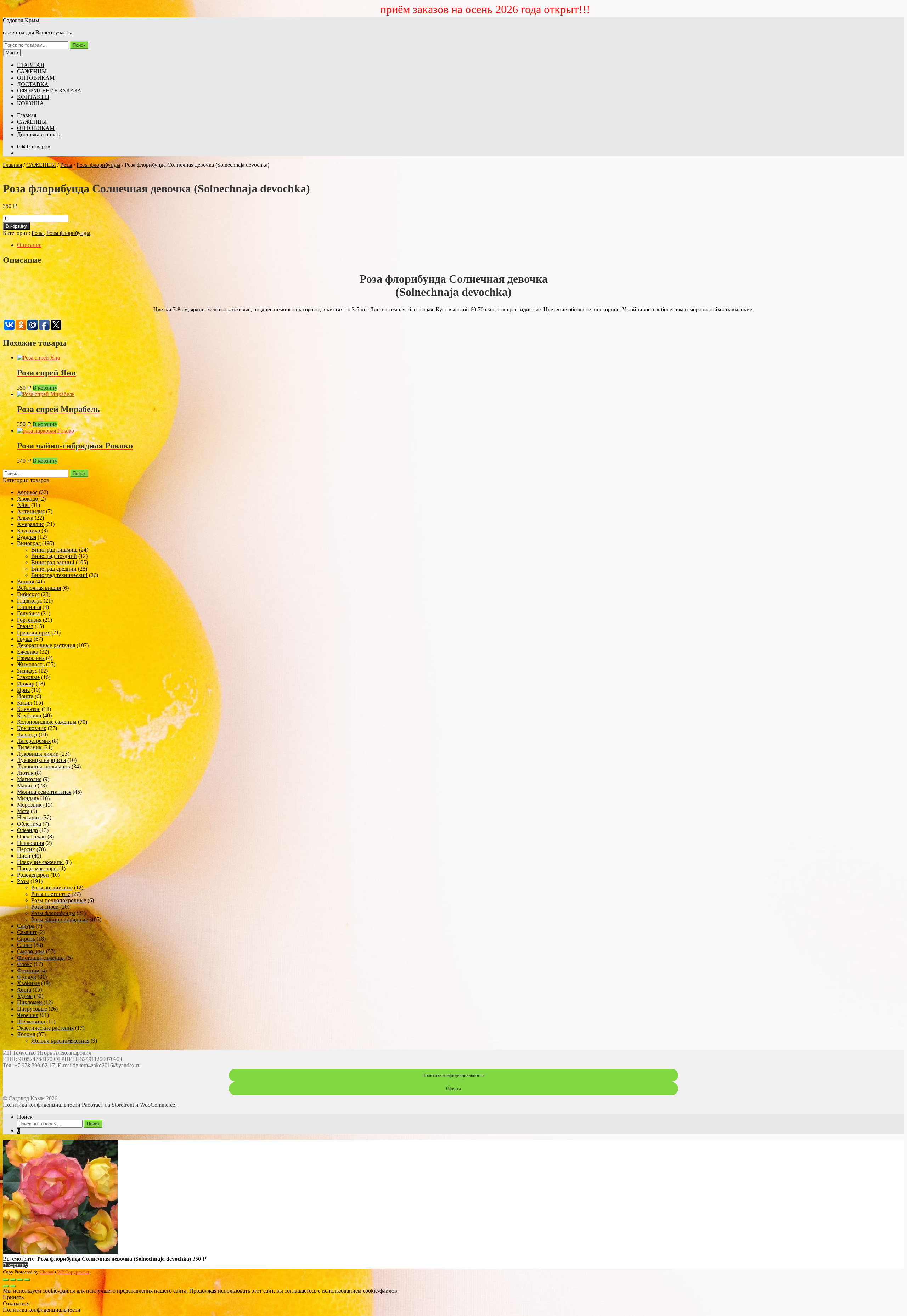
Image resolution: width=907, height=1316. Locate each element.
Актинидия (31, 511)
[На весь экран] (20, 1280)
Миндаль (28, 798)
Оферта (453, 1088)
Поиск (79, 45)
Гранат (25, 626)
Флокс (24, 964)
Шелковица (31, 1021)
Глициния (29, 607)
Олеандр (27, 830)
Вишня (25, 581)
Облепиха (29, 824)
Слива (24, 945)
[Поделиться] (13, 1280)
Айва (23, 505)
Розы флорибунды (98, 165)
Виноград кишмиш (54, 550)
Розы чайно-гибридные (59, 919)
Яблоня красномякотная (60, 1041)
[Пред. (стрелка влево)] (6, 1286)
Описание (29, 245)
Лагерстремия (34, 741)
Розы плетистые (50, 894)
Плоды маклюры (37, 868)
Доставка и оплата (39, 134)
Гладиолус (29, 601)
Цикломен (29, 1002)
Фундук (26, 977)
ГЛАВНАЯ (30, 65)
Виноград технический (59, 575)
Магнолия (29, 779)
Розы (66, 165)
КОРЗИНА (30, 103)
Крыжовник (31, 728)
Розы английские (52, 888)
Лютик (25, 773)
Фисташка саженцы (41, 958)
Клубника (29, 715)
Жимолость (31, 664)
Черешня (27, 1015)
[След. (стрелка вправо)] (13, 1286)
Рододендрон (33, 875)
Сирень (26, 939)
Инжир (25, 683)
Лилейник (29, 747)
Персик (26, 849)
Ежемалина (31, 658)
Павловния (30, 843)
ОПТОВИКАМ (36, 78)
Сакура (25, 926)
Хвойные (28, 983)
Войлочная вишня (39, 588)
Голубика (28, 613)
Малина (26, 786)
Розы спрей (45, 907)
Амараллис (30, 524)
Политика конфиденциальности (453, 1075)
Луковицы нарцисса (41, 760)
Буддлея (26, 537)
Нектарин (29, 817)
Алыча (25, 518)
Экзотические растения (45, 1028)
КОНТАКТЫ (33, 97)
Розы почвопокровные (58, 900)
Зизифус (27, 671)
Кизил (24, 703)
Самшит (27, 932)
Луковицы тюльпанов (43, 766)
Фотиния (28, 970)
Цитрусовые (32, 1009)
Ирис (23, 690)
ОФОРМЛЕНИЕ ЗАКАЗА (49, 90)
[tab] (460, 245)
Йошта (25, 696)
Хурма (25, 996)
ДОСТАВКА (33, 84)
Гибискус (28, 594)
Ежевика (27, 652)
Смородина (31, 951)
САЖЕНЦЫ (32, 71)
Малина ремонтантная (44, 792)
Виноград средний (54, 569)
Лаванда (27, 735)
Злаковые (28, 677)
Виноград (29, 543)
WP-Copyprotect (73, 1272)
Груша (24, 639)
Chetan (46, 1272)
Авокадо (27, 499)
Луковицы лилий (38, 754)
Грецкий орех (33, 632)
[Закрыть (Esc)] (6, 1280)
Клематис (28, 709)
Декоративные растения (46, 645)
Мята (23, 811)
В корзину (16, 226)
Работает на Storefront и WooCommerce (128, 1105)
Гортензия (29, 620)
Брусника (28, 530)
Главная (26, 115)
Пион (23, 856)
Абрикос (27, 492)
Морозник (29, 805)
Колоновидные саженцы (47, 722)
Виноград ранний (52, 562)
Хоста (24, 990)
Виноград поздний (54, 556)
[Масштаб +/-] (27, 1280)
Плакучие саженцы (40, 862)
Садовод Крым (21, 20)
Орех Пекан (31, 837)
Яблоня (26, 1034)
